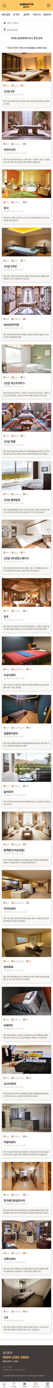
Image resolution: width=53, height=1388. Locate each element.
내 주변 (16, 14)
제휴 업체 (6, 14)
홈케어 (26, 14)
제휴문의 (47, 14)
